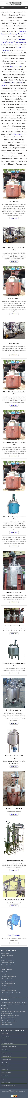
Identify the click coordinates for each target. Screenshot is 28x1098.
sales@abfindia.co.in (7, 1013)
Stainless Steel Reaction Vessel (8, 1085)
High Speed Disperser (6, 1056)
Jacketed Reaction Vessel (7, 957)
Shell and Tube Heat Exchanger (8, 964)
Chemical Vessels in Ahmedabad (9, 990)
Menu (2, 7)
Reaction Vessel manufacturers (10, 1020)
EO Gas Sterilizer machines (7, 1043)
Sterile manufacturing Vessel (8, 985)
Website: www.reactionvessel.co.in (11, 1015)
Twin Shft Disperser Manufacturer (9, 1046)
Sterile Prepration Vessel (7, 988)
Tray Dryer (4, 1079)
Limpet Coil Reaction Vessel (8, 962)
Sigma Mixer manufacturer (8, 960)
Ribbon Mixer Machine (6, 1082)
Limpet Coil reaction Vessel (8, 978)
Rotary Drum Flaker (14, 935)
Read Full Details (14, 218)
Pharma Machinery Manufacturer (9, 976)
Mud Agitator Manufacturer (8, 981)
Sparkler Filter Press (6, 1066)
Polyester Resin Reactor (7, 969)
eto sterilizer (4, 1040)
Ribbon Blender (5, 1075)
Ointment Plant (5, 1062)
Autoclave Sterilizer (6, 1036)
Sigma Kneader (5, 1033)
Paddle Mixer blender (7, 995)
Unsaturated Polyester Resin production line (11, 992)
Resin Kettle (4, 971)
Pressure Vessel (5, 967)
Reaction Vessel (5, 953)
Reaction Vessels (16, 66)
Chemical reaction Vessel (7, 1053)
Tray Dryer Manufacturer (7, 974)
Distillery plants (16, 134)
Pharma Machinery (6, 1049)
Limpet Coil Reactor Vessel (8, 1022)
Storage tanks (5, 1069)
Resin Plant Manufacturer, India (8, 983)
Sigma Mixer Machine (6, 1072)
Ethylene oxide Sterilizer (7, 1059)
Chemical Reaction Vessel (7, 955)
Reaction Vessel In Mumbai (8, 1017)
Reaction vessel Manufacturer (8, 1091)
